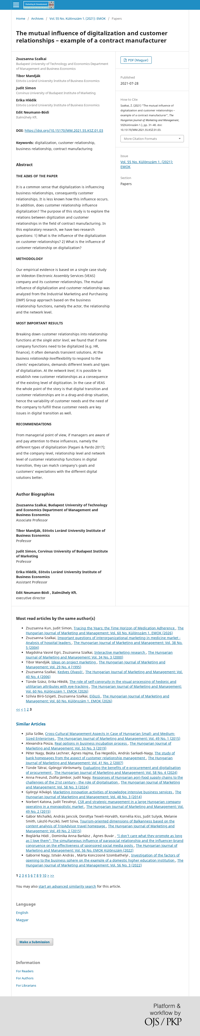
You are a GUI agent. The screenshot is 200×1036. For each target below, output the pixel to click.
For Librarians (26, 985)
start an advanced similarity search (67, 886)
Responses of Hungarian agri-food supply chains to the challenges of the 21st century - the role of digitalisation (104, 780)
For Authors (24, 978)
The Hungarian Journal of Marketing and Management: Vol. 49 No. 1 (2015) (118, 738)
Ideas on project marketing (74, 662)
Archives (37, 18)
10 (44, 875)
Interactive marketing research (120, 652)
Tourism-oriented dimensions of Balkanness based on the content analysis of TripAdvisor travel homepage (100, 823)
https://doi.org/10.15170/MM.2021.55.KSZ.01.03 (64, 130)
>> (52, 875)
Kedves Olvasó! (70, 672)
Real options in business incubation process (91, 743)
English (22, 912)
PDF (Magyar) (137, 60)
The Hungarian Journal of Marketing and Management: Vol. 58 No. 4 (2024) (115, 772)
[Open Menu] (16, 5)
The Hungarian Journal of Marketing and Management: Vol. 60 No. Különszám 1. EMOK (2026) (105, 630)
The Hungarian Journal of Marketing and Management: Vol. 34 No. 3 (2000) (99, 655)
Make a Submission (35, 942)
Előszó (95, 696)
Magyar (22, 920)
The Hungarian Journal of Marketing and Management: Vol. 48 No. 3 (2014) (103, 794)
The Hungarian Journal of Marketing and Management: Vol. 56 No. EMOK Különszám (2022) (101, 848)
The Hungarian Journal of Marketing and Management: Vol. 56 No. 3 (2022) (104, 862)
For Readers (24, 971)
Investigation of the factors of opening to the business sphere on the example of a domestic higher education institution (103, 857)
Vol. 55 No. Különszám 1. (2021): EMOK (78, 18)
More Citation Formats (140, 138)
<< (18, 709)
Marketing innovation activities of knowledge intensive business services (113, 792)
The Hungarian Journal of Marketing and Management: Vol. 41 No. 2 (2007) (99, 760)
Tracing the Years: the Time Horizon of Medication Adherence (125, 628)
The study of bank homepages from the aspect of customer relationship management (100, 755)
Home (20, 18)
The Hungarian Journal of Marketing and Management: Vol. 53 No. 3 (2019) (98, 745)
